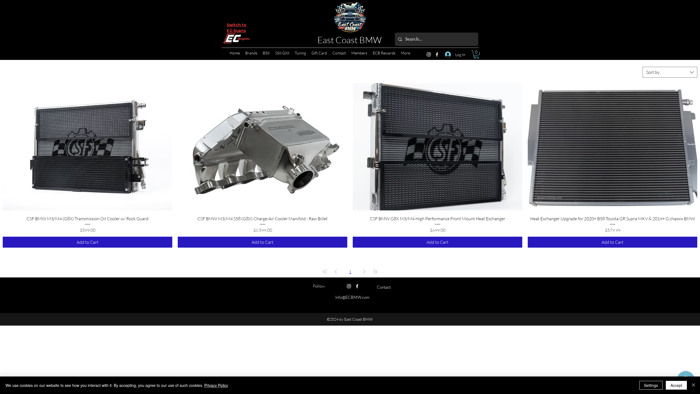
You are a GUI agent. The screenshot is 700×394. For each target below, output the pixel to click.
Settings (651, 385)
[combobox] (670, 72)
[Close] (693, 385)
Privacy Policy (216, 385)
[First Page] (325, 271)
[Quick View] (87, 146)
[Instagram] (428, 54)
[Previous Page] (335, 271)
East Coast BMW (349, 39)
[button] (476, 54)
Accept (676, 385)
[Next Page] (364, 271)
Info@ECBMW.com (352, 297)
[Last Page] (375, 271)
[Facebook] (437, 54)
